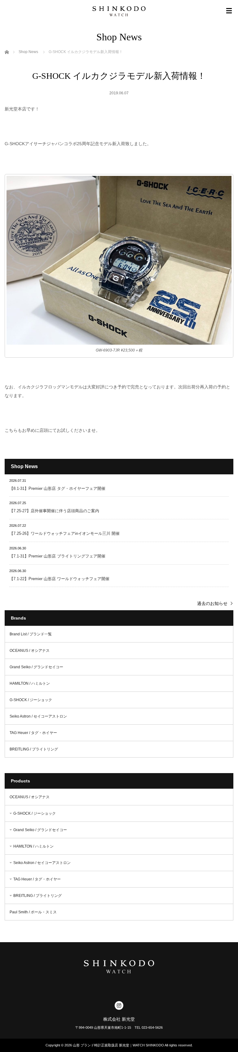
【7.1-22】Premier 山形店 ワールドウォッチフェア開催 (59, 578)
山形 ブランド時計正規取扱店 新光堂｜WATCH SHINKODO (118, 1045)
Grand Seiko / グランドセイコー (36, 667)
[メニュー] (229, 11)
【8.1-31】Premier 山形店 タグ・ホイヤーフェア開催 (57, 488)
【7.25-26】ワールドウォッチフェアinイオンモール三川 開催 (64, 533)
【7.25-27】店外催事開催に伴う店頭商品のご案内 (54, 510)
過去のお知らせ (212, 603)
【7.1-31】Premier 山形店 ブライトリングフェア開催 (57, 556)
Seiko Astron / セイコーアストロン (38, 716)
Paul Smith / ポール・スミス (33, 912)
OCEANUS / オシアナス (30, 650)
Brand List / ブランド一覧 (31, 634)
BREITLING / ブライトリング (34, 749)
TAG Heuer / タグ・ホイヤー (33, 733)
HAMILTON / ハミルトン (30, 683)
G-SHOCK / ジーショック (31, 700)
